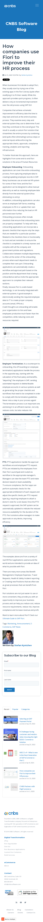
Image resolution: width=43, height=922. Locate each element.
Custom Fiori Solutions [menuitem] (13, 852)
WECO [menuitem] (6, 866)
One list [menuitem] (7, 846)
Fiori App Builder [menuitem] (10, 844)
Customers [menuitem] (29, 910)
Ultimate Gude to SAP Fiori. (14, 618)
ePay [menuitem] (6, 841)
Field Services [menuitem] (9, 855)
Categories (25, 709)
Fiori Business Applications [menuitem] (14, 849)
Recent (6, 709)
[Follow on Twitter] (25, 902)
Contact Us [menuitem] (31, 913)
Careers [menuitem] (11, 913)
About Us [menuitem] (10, 910)
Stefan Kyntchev (26, 75)
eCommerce (9, 862)
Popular (15, 709)
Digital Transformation (14, 837)
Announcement (23, 623)
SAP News (16, 627)
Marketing (11, 623)
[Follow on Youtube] (21, 902)
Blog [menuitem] (19, 910)
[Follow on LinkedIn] (16, 902)
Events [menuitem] (20, 913)
